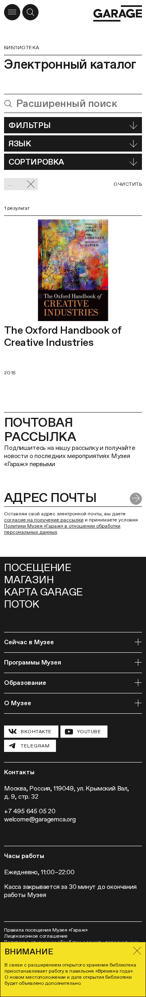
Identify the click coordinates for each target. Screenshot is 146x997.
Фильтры (29, 125)
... (11, 184)
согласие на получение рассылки (44, 520)
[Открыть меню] (12, 12)
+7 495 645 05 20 (30, 811)
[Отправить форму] (136, 499)
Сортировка (36, 162)
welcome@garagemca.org (40, 819)
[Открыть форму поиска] (30, 12)
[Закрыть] (137, 950)
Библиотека (21, 47)
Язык (20, 143)
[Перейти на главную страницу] (117, 13)
